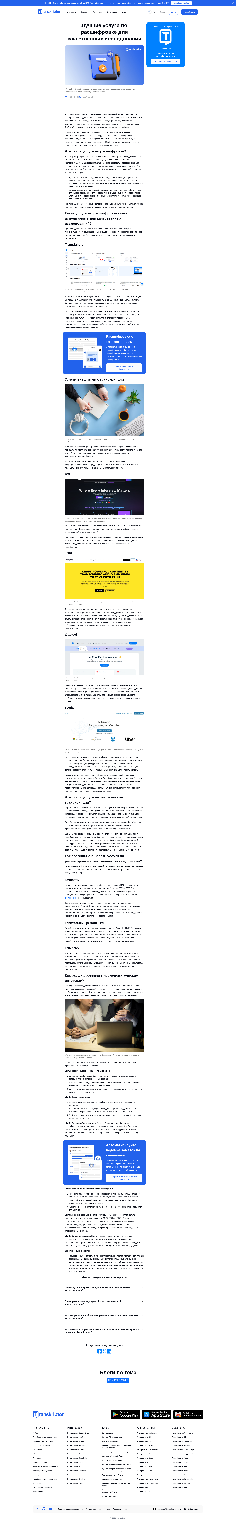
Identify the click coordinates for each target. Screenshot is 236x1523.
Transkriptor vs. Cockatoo (182, 1441)
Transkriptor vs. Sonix (180, 1471)
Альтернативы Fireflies (146, 1445)
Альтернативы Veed (145, 1491)
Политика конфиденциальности (70, 1509)
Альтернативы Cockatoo (146, 1441)
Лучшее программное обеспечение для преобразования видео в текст (116, 1470)
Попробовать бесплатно (165, 62)
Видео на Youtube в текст (43, 1441)
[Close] (233, 3)
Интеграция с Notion (75, 1441)
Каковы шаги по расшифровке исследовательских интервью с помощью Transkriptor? (102, 1330)
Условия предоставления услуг (98, 1509)
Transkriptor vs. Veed (180, 1487)
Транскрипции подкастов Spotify (115, 1452)
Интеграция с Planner (76, 1466)
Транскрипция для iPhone (112, 1475)
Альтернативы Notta (145, 1458)
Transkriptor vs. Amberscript (182, 1433)
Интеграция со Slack (75, 1450)
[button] (152, 12)
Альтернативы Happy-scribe (148, 1454)
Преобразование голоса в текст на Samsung (116, 1484)
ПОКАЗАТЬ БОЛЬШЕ (118, 1380)
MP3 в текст (37, 1450)
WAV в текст (37, 1458)
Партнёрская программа (43, 1487)
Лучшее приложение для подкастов (116, 1464)
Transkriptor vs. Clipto (180, 1437)
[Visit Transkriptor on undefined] (37, 1509)
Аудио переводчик (40, 1462)
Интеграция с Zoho (75, 1454)
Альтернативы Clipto (145, 1437)
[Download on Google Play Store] (125, 1414)
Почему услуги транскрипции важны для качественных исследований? (97, 1288)
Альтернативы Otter (145, 1462)
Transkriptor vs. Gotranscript (183, 1450)
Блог (126, 1509)
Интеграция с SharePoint (77, 1458)
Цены (124, 12)
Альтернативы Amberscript (147, 1433)
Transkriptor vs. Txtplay (181, 1483)
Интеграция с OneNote (76, 1471)
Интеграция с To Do (75, 1462)
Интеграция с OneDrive (76, 1475)
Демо (173, 12)
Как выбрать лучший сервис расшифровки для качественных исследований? (101, 1316)
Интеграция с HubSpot (76, 1437)
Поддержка (117, 1509)
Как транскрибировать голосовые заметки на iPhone (115, 1491)
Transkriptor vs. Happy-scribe (183, 1454)
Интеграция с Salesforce (77, 1445)
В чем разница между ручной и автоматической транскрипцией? (93, 1302)
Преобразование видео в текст (45, 1437)
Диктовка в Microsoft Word (112, 1456)
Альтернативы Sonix (145, 1471)
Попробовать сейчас (181, 3)
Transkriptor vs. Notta (180, 1458)
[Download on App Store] (156, 1414)
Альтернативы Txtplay (145, 1487)
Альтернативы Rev (144, 1466)
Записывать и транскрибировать (46, 1466)
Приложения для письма (112, 1479)
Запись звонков (108, 1433)
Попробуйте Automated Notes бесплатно (124, 1177)
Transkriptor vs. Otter (180, 1462)
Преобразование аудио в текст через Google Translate (117, 1446)
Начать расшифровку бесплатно (124, 367)
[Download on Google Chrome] (188, 1414)
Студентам (37, 1483)
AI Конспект (37, 1433)
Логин (162, 12)
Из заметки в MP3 (109, 1496)
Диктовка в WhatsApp (110, 1441)
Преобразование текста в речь (45, 1479)
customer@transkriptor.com (169, 1509)
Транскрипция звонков (42, 1475)
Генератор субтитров (41, 1445)
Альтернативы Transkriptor (147, 1479)
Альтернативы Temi (144, 1475)
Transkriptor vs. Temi (180, 1475)
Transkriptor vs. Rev (179, 1466)
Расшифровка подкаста (42, 1471)
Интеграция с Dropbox (76, 1479)
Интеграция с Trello (75, 1483)
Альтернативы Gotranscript (147, 1450)
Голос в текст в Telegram (112, 1460)
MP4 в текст (37, 1454)
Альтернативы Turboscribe (147, 1483)
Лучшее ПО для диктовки (112, 1437)
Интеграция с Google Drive (78, 1433)
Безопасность (38, 1491)
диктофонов (70, 898)
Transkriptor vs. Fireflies (181, 1445)
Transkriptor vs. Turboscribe (182, 1479)
